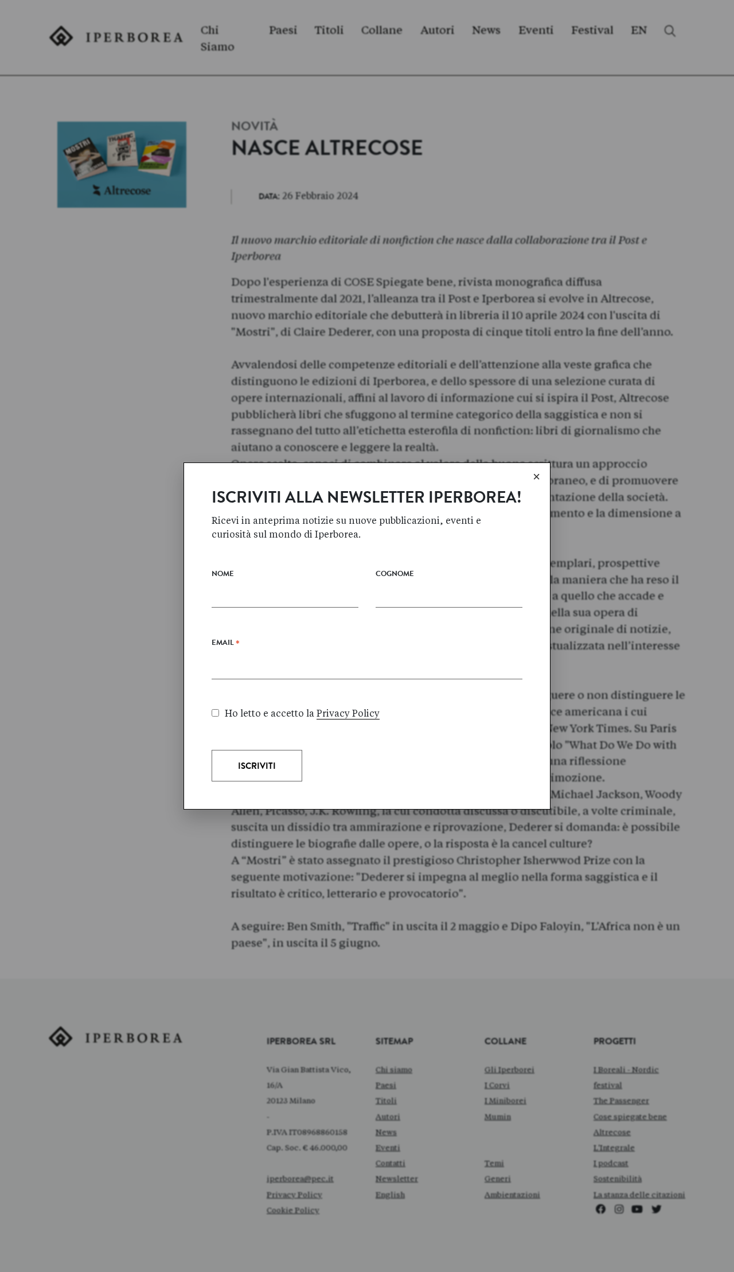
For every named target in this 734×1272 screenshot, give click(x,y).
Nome (223, 574)
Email (226, 645)
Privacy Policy (348, 713)
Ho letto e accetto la (302, 713)
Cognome (395, 574)
